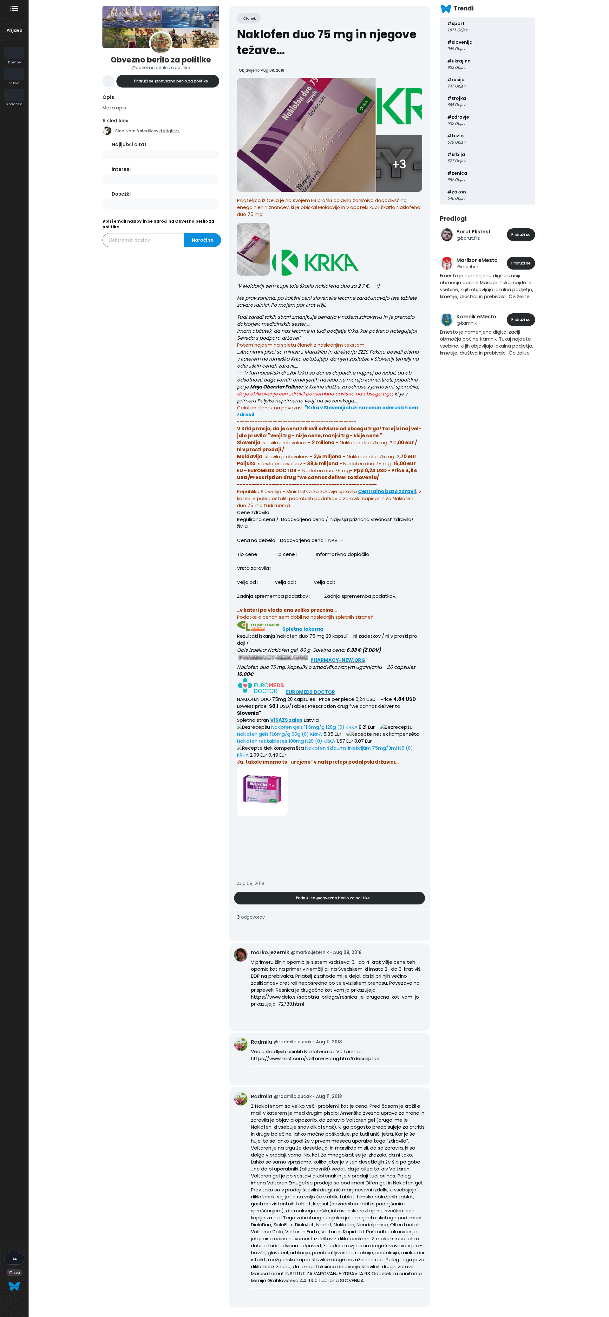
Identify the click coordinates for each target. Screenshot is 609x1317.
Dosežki (121, 194)
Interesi (121, 169)
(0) (340, 727)
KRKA (351, 727)
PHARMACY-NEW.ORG (338, 660)
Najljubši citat (129, 144)
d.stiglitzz (169, 131)
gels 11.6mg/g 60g (268, 734)
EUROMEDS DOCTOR (310, 692)
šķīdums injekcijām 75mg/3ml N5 (354, 748)
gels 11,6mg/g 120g (303, 727)
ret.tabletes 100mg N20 (275, 741)
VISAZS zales (286, 720)
